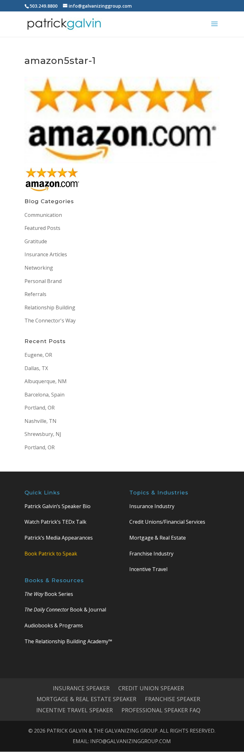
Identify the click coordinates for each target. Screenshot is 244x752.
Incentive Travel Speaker (74, 710)
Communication (43, 214)
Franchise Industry (151, 553)
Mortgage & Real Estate (157, 537)
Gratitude (35, 241)
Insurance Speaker (81, 688)
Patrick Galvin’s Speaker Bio (57, 506)
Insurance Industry (151, 506)
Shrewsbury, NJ (42, 434)
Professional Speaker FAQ (160, 710)
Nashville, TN (40, 420)
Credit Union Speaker (151, 688)
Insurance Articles (45, 254)
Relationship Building (49, 307)
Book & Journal (65, 609)
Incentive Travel (148, 569)
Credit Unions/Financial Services (167, 521)
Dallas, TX (36, 368)
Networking (38, 267)
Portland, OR (39, 407)
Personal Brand (43, 281)
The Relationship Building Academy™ (68, 641)
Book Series (48, 593)
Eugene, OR (38, 354)
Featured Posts (42, 227)
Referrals (35, 294)
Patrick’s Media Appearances (58, 537)
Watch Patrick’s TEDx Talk (55, 521)
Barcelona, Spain (44, 394)
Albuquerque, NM (45, 381)
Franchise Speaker (172, 699)
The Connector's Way (50, 320)
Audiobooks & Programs (53, 625)
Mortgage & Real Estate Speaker (86, 699)
